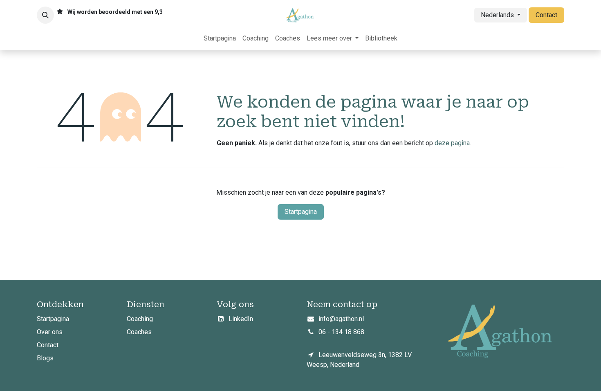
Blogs (45, 358)
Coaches (139, 332)
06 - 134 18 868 (341, 332)
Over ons (50, 332)
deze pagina (452, 143)
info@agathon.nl (341, 319)
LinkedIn (241, 319)
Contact (546, 15)
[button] (45, 15)
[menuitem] (219, 38)
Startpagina (301, 212)
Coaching (140, 319)
